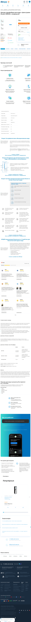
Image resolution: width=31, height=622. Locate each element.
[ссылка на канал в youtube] (21, 610)
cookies (11, 619)
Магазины (2, 585)
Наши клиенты (5, 552)
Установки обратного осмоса (17, 586)
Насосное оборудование (16, 589)
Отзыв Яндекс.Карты (3, 295)
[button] (2, 31)
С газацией (22, 589)
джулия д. (21, 299)
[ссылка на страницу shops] (7, 6)
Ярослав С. (6, 299)
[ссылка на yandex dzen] (27, 610)
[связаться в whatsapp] (13, 6)
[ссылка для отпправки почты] (23, 6)
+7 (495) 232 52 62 (8, 564)
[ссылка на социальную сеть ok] (25, 610)
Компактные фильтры (7, 585)
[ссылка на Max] (19, 612)
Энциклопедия (6, 518)
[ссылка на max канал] (20, 563)
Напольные (22, 586)
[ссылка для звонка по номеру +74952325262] (18, 6)
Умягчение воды (6, 588)
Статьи (1, 589)
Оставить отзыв (26, 263)
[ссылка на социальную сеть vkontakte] (19, 610)
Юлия (5, 269)
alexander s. (21, 269)
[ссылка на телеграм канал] (19, 564)
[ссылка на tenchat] (29, 610)
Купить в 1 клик (24, 27)
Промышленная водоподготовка (15, 584)
